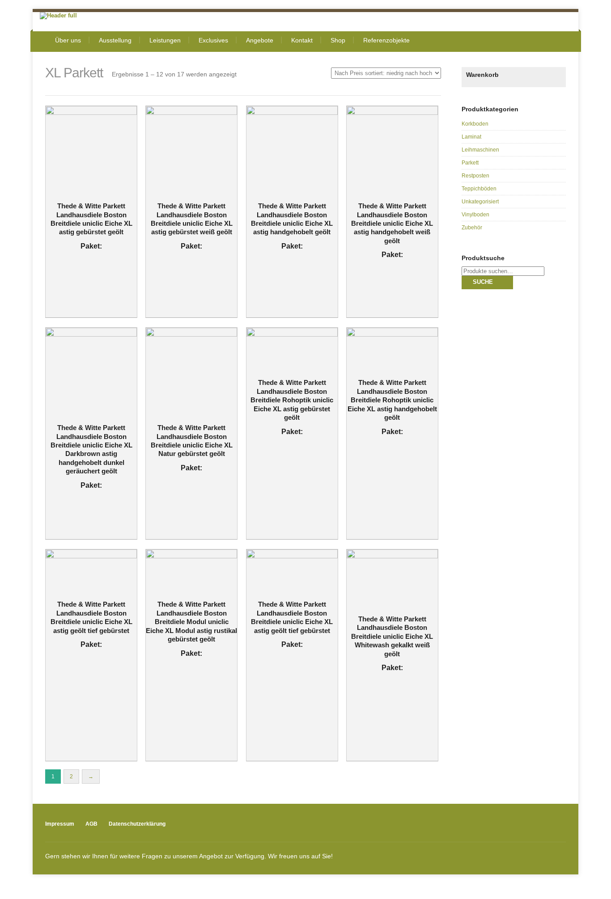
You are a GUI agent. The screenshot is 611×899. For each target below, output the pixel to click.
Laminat (471, 137)
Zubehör (472, 227)
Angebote (259, 40)
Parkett (470, 163)
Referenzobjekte (386, 40)
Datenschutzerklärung (137, 824)
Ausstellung (115, 40)
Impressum (59, 824)
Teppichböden (479, 189)
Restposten (475, 176)
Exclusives (213, 40)
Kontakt (302, 40)
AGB (91, 824)
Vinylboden (475, 214)
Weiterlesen (85, 173)
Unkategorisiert (480, 201)
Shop (338, 40)
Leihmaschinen (480, 150)
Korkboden (475, 124)
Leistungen (165, 40)
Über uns (68, 40)
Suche (483, 282)
